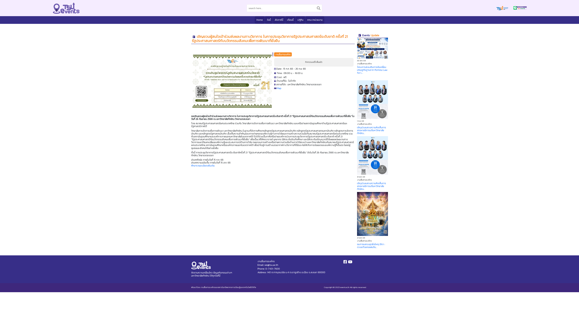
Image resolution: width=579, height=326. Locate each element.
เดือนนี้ (290, 20)
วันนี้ (269, 20)
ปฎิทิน (300, 20)
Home (259, 20)
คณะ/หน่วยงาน (315, 20)
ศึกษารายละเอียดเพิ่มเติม (203, 165)
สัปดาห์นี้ (279, 20)
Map (279, 88)
